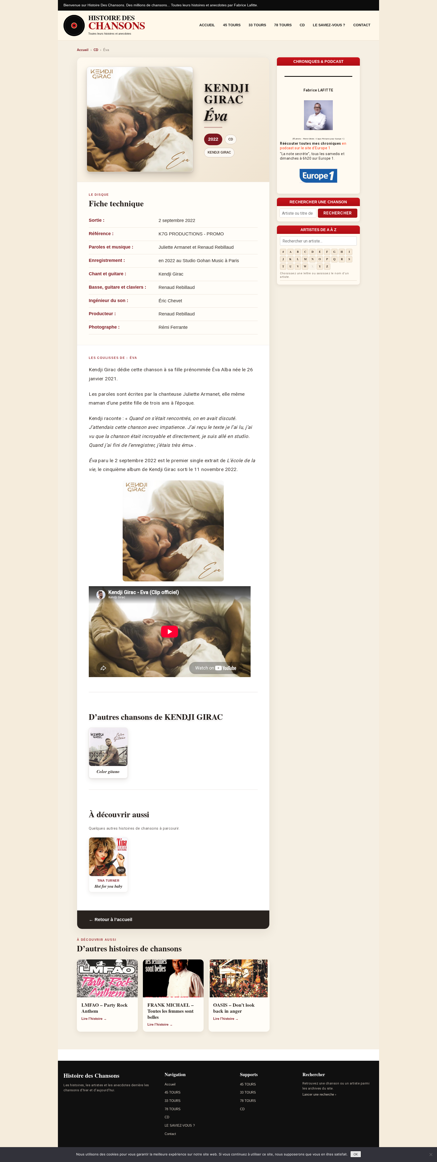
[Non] (430, 1154)
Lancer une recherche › (319, 1094)
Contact (361, 25)
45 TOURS (232, 25)
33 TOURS (257, 25)
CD (302, 25)
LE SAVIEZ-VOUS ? (329, 25)
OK (356, 1154)
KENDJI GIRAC (219, 152)
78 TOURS (283, 25)
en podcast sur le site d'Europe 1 (313, 145)
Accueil (207, 25)
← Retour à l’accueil (110, 919)
